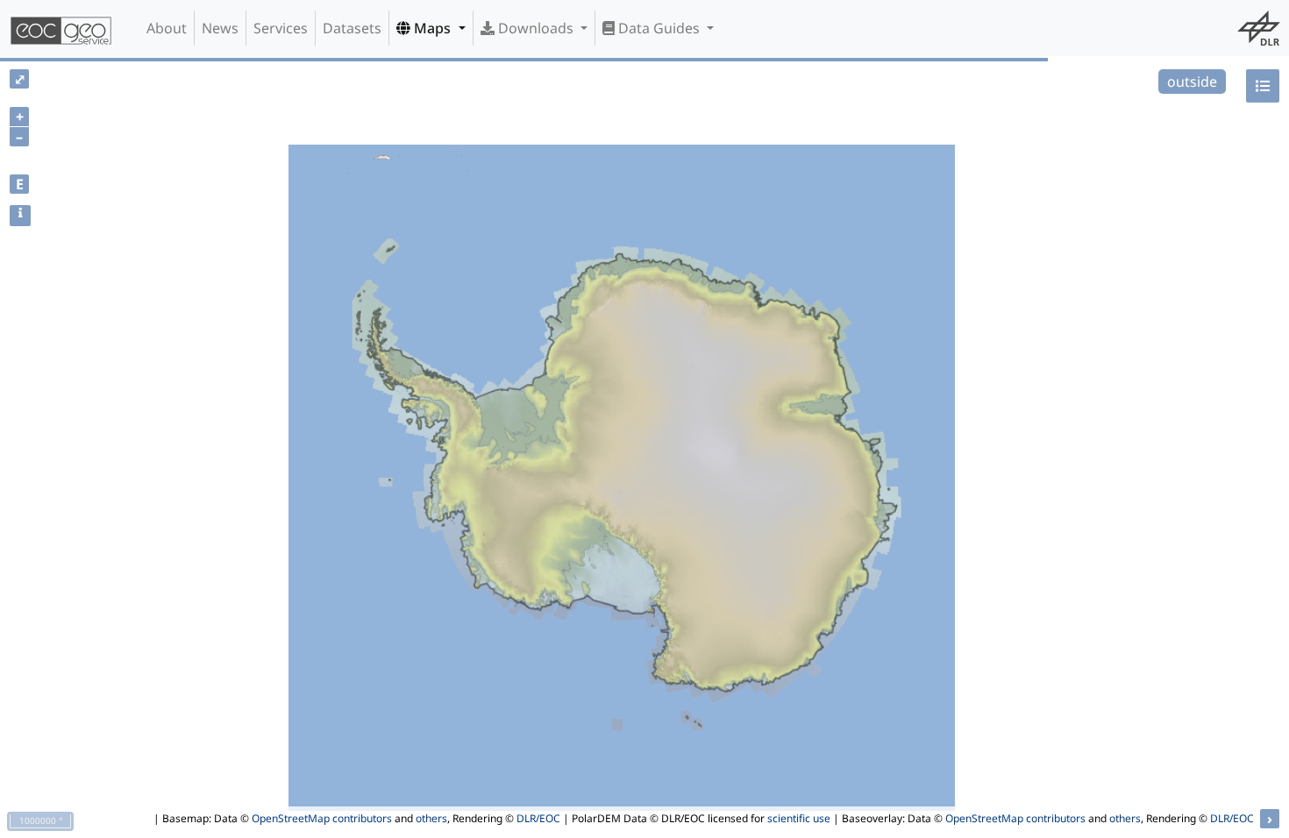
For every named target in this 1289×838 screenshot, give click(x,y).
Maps (432, 28)
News (220, 28)
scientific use (798, 818)
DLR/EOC (538, 818)
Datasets (352, 28)
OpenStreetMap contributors (322, 818)
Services (280, 28)
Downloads (536, 28)
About (166, 28)
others (431, 818)
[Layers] (1262, 86)
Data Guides (659, 28)
